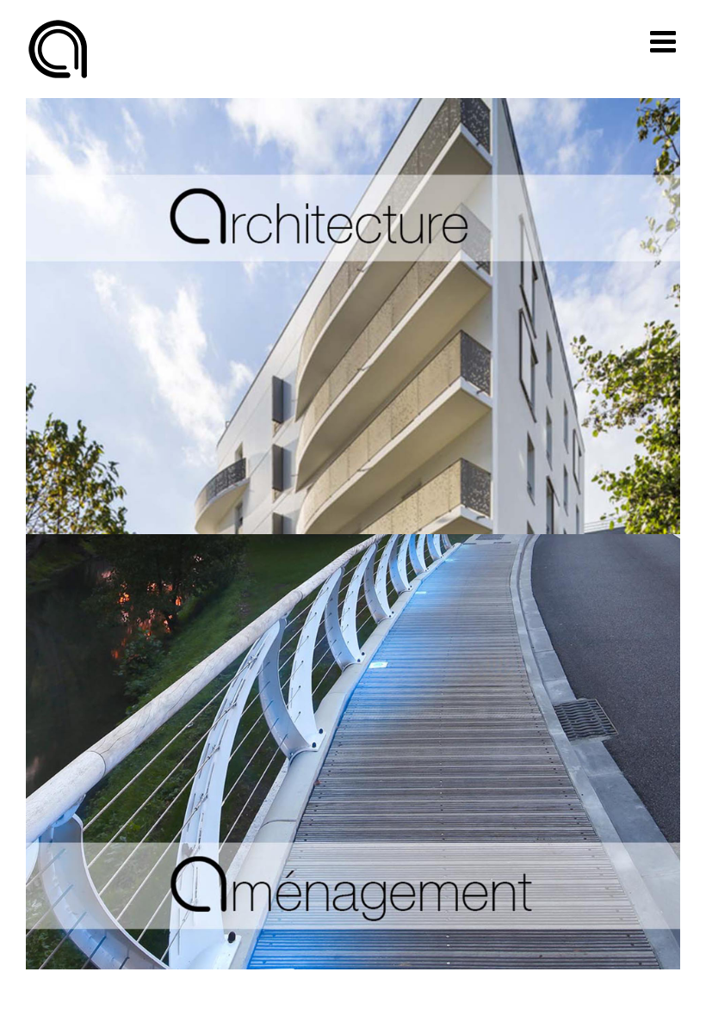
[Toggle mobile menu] (665, 41)
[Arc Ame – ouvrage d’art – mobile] (353, 543)
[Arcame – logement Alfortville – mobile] (353, 107)
